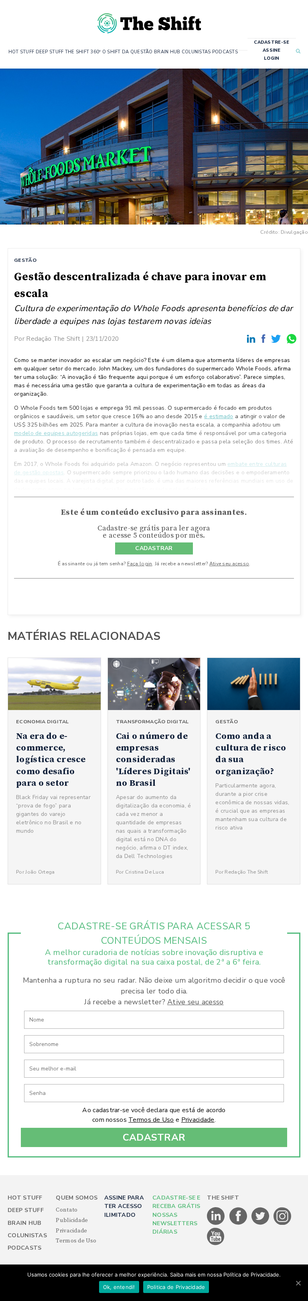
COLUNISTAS (196, 52)
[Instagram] (282, 1223)
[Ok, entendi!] (298, 1283)
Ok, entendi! (119, 1287)
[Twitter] (277, 338)
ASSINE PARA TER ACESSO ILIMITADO (124, 1206)
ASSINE (272, 50)
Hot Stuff (25, 1198)
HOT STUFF (21, 52)
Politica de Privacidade (176, 1287)
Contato (66, 1210)
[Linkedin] (252, 338)
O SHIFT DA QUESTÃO (127, 52)
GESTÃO (25, 260)
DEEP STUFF (50, 52)
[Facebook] (264, 338)
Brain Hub (25, 1223)
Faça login (139, 563)
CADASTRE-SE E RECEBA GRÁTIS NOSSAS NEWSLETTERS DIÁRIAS (176, 1215)
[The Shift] (149, 20)
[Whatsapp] (292, 338)
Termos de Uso (151, 1119)
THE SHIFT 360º (83, 52)
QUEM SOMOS (76, 1198)
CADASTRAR (154, 548)
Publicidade (72, 1220)
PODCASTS (225, 52)
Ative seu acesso (229, 563)
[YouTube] (216, 1243)
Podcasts (24, 1248)
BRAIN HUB (167, 52)
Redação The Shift (53, 338)
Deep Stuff (26, 1210)
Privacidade (198, 1119)
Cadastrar (154, 1137)
